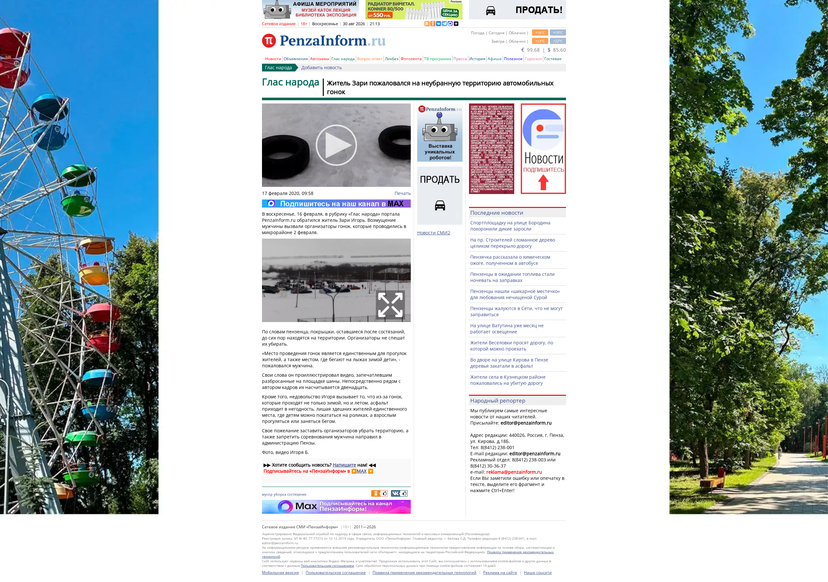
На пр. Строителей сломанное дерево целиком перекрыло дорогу (512, 243)
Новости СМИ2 (433, 233)
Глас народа (343, 58)
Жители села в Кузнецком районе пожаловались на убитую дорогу (508, 380)
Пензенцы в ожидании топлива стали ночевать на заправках (512, 277)
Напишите (344, 465)
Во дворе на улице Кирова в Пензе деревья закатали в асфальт (509, 363)
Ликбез (391, 58)
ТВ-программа (437, 58)
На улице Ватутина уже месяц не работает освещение (507, 328)
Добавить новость (321, 67)
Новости (273, 58)
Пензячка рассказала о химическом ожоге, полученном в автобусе (510, 260)
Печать (403, 193)
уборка (280, 494)
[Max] (336, 203)
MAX (361, 471)
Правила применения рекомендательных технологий (424, 572)
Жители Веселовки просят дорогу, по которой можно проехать (511, 345)
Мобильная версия (280, 572)
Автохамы (319, 58)
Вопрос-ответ (370, 58)
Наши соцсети (538, 572)
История (477, 58)
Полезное (513, 58)
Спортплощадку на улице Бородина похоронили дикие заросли (510, 226)
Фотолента (411, 58)
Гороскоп (533, 58)
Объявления (296, 58)
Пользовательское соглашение (336, 572)
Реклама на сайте (500, 572)
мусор (267, 494)
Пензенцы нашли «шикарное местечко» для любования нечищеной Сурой (515, 294)
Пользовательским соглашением (327, 565)
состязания (296, 494)
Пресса (460, 58)
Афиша (495, 58)
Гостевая (552, 58)
